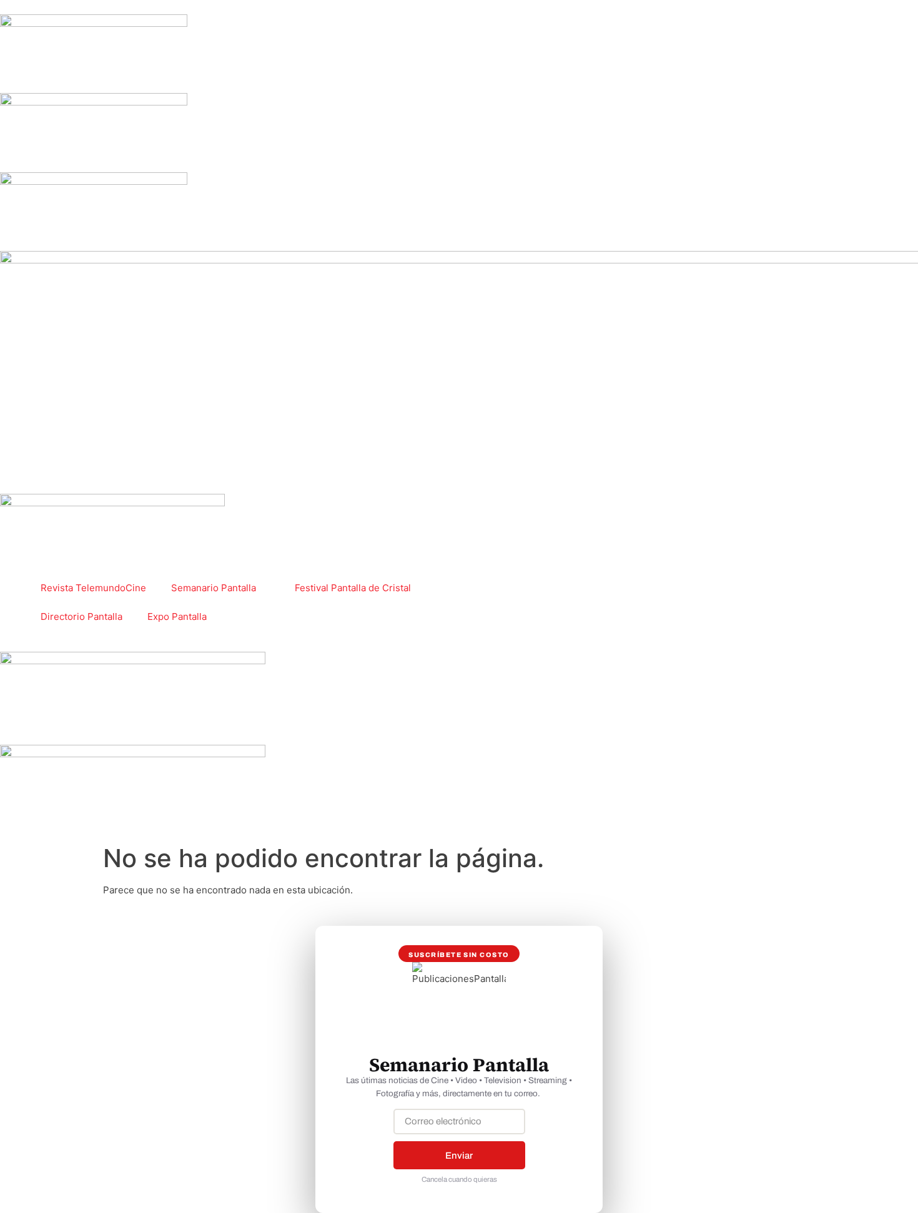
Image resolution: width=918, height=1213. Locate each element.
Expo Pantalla (177, 616)
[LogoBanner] (112, 503)
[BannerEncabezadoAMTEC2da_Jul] (93, 23)
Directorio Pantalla (81, 616)
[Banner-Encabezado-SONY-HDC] (93, 102)
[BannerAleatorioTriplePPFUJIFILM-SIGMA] (132, 661)
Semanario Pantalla (213, 588)
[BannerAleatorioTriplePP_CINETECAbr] (132, 754)
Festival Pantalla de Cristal (353, 588)
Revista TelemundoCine (93, 588)
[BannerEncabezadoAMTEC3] (93, 181)
